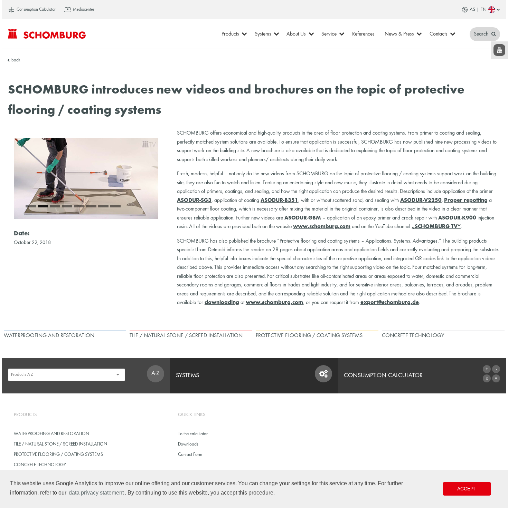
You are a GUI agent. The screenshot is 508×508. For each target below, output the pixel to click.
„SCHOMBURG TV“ (436, 226)
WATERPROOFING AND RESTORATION (51, 434)
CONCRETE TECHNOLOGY (40, 465)
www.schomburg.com (321, 226)
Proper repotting (466, 200)
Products (230, 34)
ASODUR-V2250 (421, 200)
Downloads (188, 444)
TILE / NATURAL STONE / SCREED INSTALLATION (60, 444)
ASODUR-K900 (457, 218)
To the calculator (193, 434)
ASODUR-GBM (302, 218)
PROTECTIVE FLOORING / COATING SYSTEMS (58, 454)
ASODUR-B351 (279, 200)
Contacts (439, 34)
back (15, 60)
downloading (222, 302)
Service (329, 34)
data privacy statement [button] (96, 493)
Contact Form (190, 454)
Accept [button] (467, 488)
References (363, 34)
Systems (263, 34)
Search (482, 34)
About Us (296, 34)
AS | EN (478, 9)
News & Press (399, 34)
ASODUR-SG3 (194, 200)
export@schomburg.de (389, 302)
